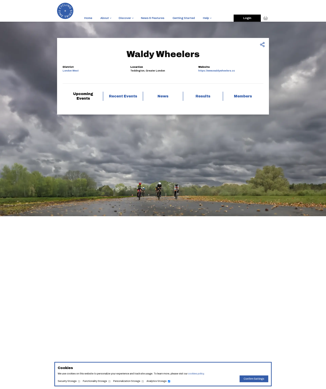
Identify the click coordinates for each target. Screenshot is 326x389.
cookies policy (196, 373)
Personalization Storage (126, 381)
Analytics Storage (157, 381)
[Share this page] (262, 45)
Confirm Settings (254, 378)
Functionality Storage (95, 381)
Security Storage (67, 381)
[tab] (83, 96)
